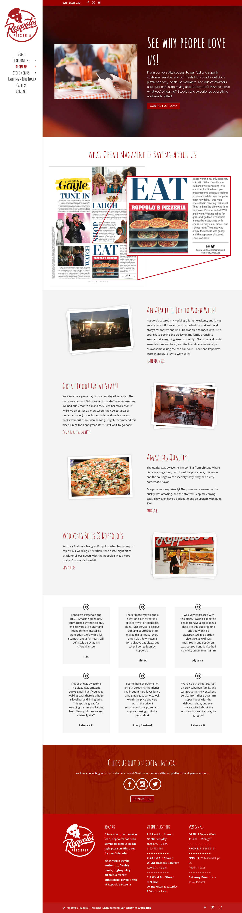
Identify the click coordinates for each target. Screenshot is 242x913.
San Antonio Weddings (135, 907)
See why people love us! (186, 51)
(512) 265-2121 (73, 2)
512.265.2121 (207, 848)
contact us (142, 798)
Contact (21, 92)
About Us (21, 67)
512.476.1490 (155, 848)
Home (21, 55)
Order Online (21, 61)
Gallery (21, 86)
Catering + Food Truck (21, 80)
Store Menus (21, 73)
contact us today (163, 105)
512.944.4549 (197, 882)
